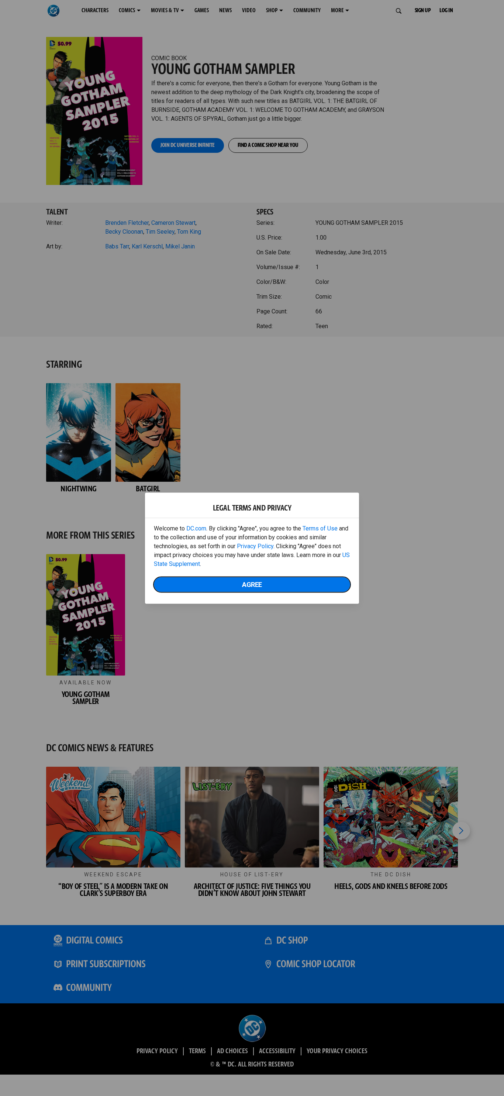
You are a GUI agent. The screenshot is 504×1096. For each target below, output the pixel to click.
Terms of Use (320, 528)
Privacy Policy (255, 545)
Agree (252, 584)
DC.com (196, 528)
